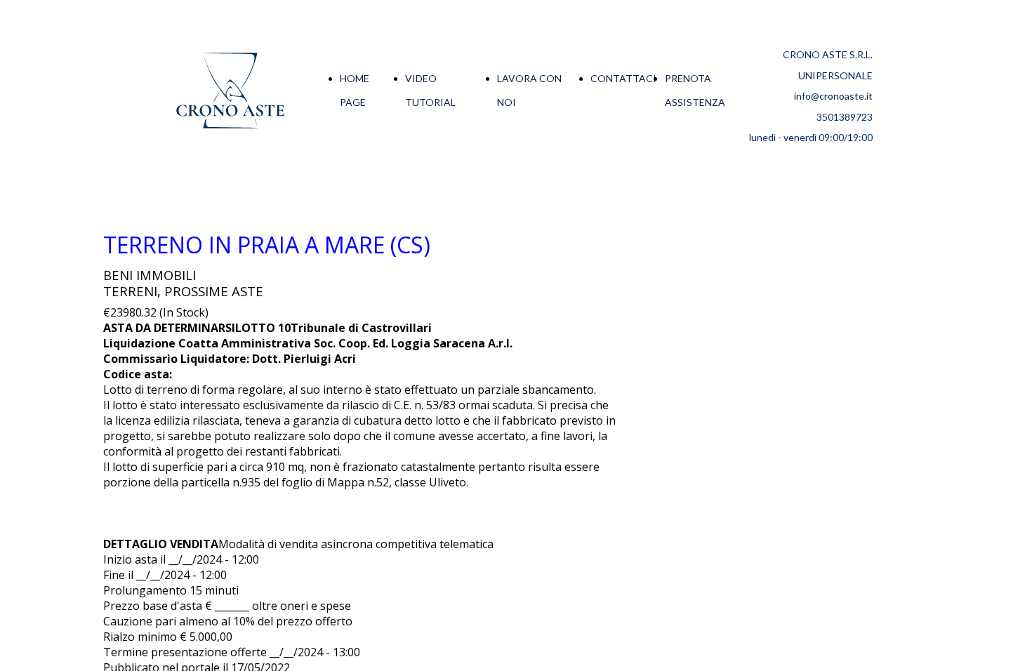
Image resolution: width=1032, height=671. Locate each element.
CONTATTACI (623, 78)
